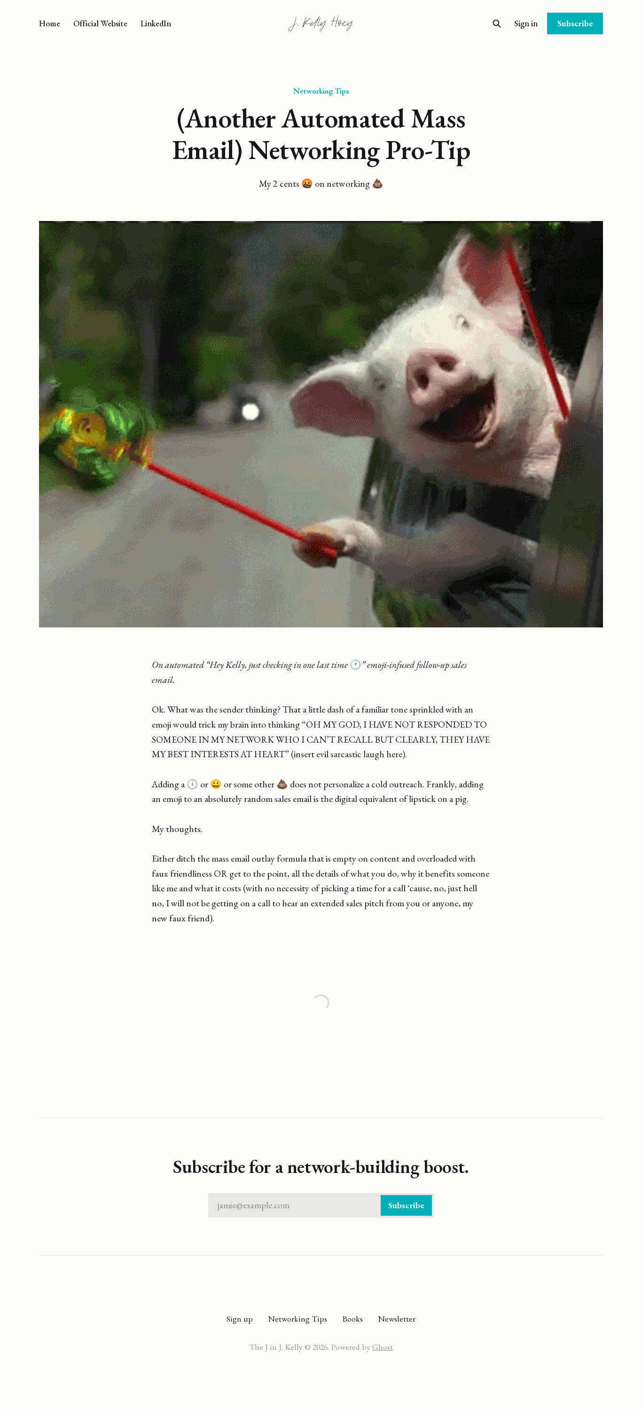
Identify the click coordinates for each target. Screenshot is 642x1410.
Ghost (382, 1346)
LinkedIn (156, 23)
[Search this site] (497, 23)
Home (49, 23)
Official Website (100, 23)
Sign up (240, 1318)
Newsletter (396, 1318)
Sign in (526, 23)
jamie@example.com (321, 1205)
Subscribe (575, 23)
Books (352, 1318)
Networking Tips (321, 91)
